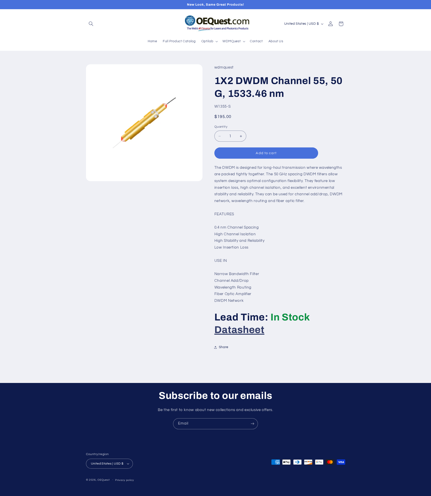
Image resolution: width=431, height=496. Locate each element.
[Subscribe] (252, 423)
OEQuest (103, 480)
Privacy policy (124, 480)
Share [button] (223, 347)
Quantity (220, 127)
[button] (91, 24)
